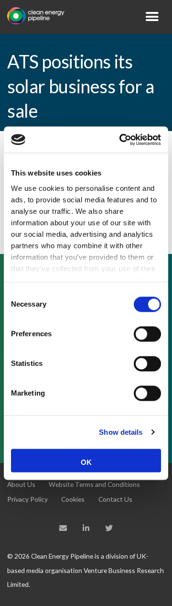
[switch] (147, 334)
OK (86, 462)
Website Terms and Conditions (94, 484)
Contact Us (115, 499)
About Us (21, 484)
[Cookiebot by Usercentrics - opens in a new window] (121, 139)
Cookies (73, 499)
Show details (120, 432)
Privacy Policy (27, 499)
